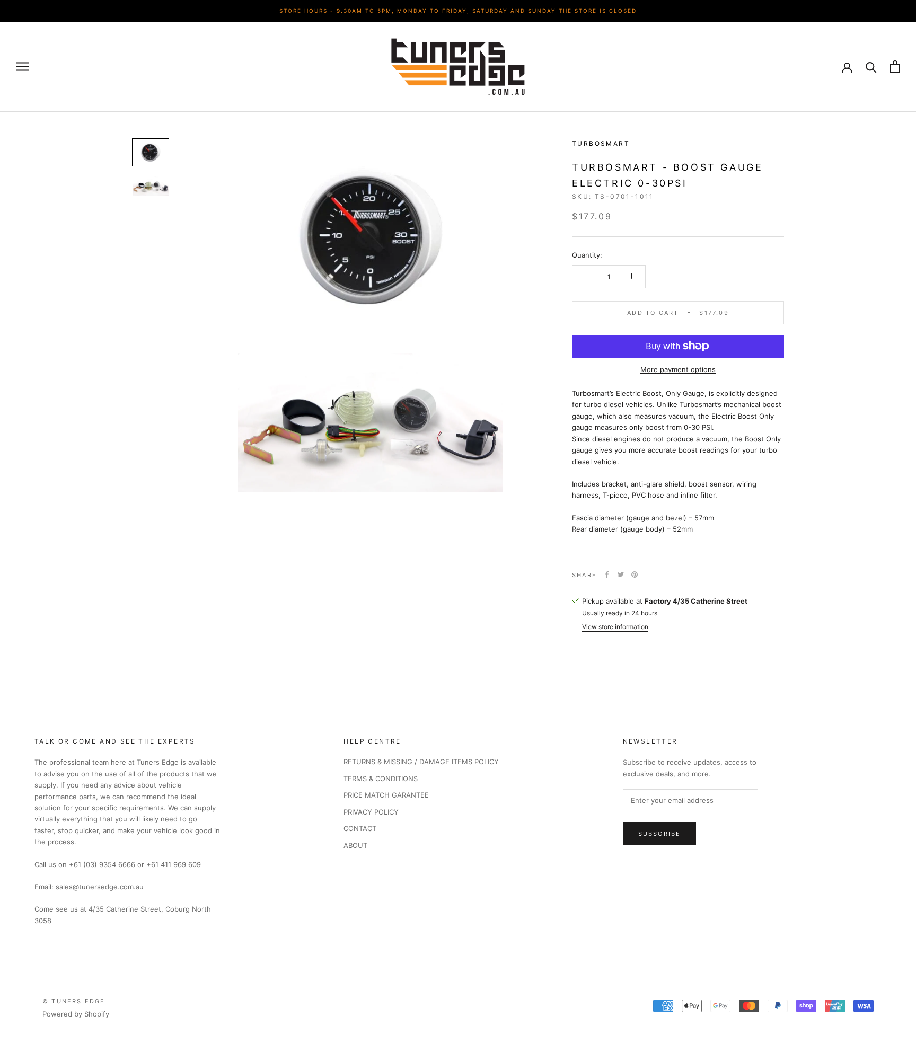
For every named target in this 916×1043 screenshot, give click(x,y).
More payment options (678, 369)
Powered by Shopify (75, 1014)
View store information (615, 626)
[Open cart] (895, 66)
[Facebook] (607, 574)
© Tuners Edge (73, 1001)
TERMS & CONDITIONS (381, 778)
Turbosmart (601, 143)
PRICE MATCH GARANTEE (386, 795)
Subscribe (659, 833)
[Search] (871, 66)
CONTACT (360, 828)
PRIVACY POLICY (371, 812)
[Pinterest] (634, 574)
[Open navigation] (22, 66)
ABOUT (355, 845)
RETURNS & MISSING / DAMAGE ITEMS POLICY (421, 761)
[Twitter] (621, 574)
